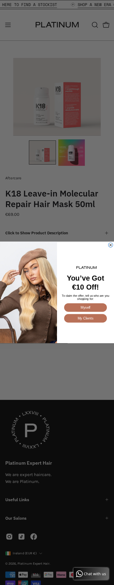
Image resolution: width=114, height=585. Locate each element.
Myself (85, 308)
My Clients (86, 319)
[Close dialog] (110, 245)
